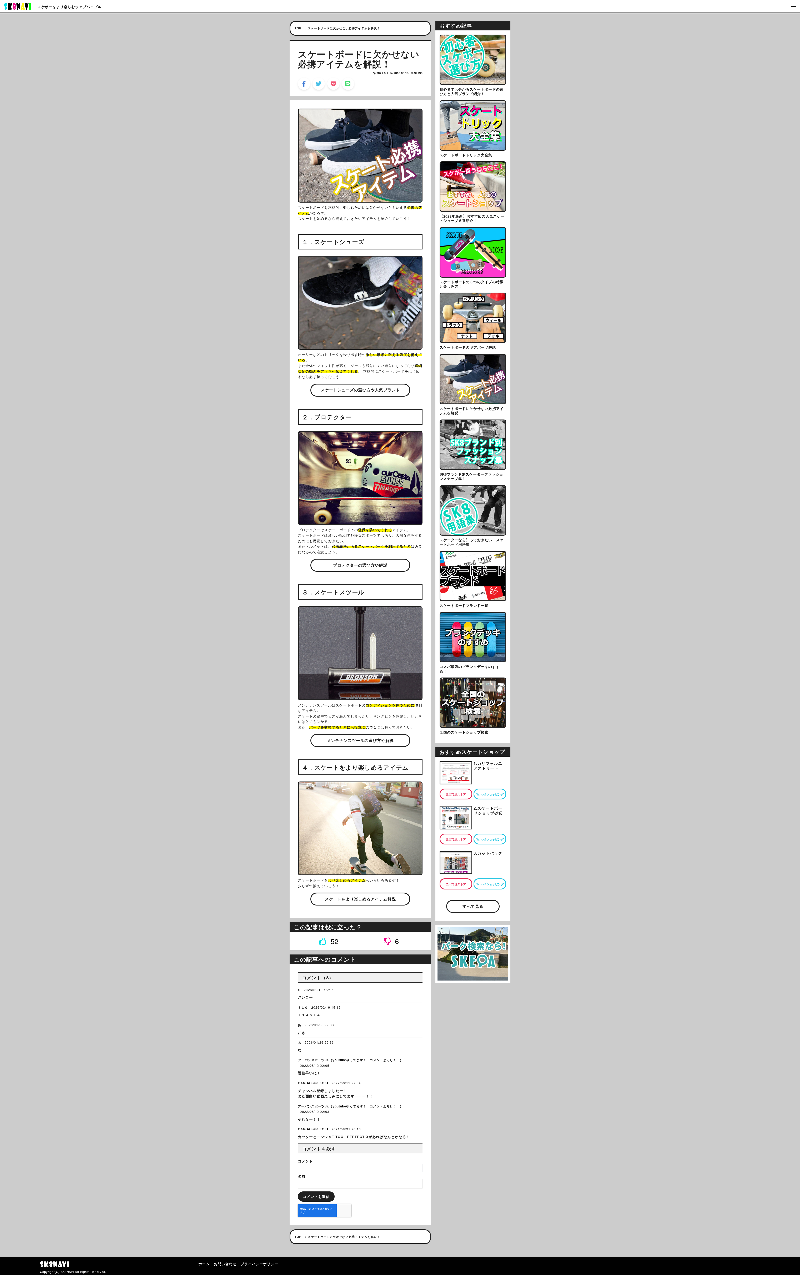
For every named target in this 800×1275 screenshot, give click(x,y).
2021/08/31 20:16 (346, 1129)
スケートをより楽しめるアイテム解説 (360, 899)
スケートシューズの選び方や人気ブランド (360, 390)
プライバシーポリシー (259, 1263)
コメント (305, 1161)
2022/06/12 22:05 (314, 1065)
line (348, 84)
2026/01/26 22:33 (319, 1024)
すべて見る (472, 906)
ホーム (204, 1263)
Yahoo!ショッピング (490, 794)
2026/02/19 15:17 (318, 989)
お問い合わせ (225, 1263)
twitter (318, 84)
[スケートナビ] (17, 5)
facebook (304, 84)
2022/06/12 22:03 (314, 1111)
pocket (333, 84)
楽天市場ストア (456, 794)
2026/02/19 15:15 (326, 1007)
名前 (301, 1176)
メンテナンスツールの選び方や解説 (360, 740)
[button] (329, 941)
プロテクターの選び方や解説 (360, 565)
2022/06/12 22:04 (346, 1083)
